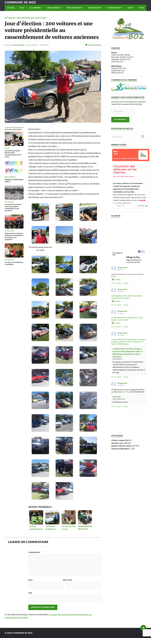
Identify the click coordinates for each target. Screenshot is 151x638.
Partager (125, 283)
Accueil (11, 8)
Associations (94, 8)
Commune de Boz (20, 2)
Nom (31, 580)
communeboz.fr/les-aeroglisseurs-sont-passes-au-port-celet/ (127, 318)
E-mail (69, 580)
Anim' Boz (126, 392)
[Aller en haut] (143, 628)
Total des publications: (120, 448)
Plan (141, 8)
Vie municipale (114, 8)
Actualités (10, 18)
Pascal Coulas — (20, 45)
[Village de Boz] (118, 254)
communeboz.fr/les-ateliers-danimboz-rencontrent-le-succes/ (127, 297)
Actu (21, 8)
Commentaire (34, 552)
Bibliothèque (53, 8)
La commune (35, 8)
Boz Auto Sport (38, 18)
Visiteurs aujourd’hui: (120, 440)
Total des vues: (117, 443)
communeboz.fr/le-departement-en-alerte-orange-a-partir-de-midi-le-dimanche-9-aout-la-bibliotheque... (128, 341)
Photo (117, 279)
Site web (47, 586)
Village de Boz (122, 267)
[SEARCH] (142, 136)
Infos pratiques (74, 8)
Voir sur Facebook (116, 283)
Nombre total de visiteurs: (122, 446)
